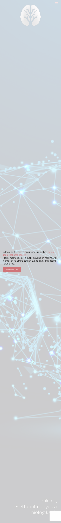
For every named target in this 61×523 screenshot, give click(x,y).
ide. (13, 263)
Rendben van (12, 270)
